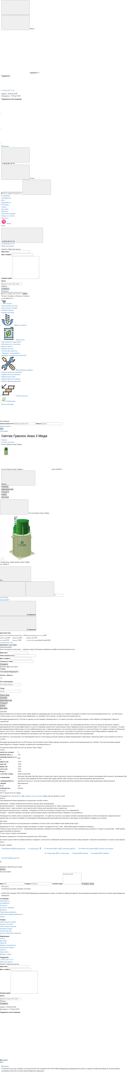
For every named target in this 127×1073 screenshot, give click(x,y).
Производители (7, 848)
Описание (5, 487)
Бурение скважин (19, 325)
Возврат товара (5, 954)
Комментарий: (6, 278)
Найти (25, 294)
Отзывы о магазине (7, 908)
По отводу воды (50, 853)
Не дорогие (5, 858)
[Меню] (15, 7)
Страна (2, 669)
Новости (3, 950)
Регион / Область (6, 675)
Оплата (3, 207)
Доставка (4, 209)
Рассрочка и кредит (8, 214)
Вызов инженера (7, 404)
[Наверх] (14, 419)
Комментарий (57, 884)
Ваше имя (3, 653)
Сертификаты (6, 198)
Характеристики (7, 489)
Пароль (38, 424)
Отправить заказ (88, 884)
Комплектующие (6, 929)
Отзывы (5, 492)
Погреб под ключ (21, 396)
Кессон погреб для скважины (10, 933)
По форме (75, 853)
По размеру (95, 853)
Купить (2, 869)
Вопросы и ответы (8, 216)
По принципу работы (51, 848)
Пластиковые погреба (8, 922)
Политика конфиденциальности (11, 914)
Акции (8, 223)
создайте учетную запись (33, 796)
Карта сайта (4, 952)
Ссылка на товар (6, 661)
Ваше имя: (5, 252)
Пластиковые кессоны (8, 926)
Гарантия (4, 211)
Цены (3, 226)
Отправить (5, 289)
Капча (3, 281)
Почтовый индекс (6, 681)
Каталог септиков (6, 924)
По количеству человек (86, 848)
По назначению (33, 849)
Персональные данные (8, 912)
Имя (1, 884)
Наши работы (6, 202)
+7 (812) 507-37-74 (8, 90)
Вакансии (3, 910)
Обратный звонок (7, 246)
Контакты (5, 218)
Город (2, 688)
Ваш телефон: (6, 254)
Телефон (28, 884)
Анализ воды (10, 401)
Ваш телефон (5, 658)
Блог (3, 200)
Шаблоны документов (8, 945)
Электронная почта (7, 424)
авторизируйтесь (15, 796)
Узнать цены (4, 695)
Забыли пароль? (5, 426)
